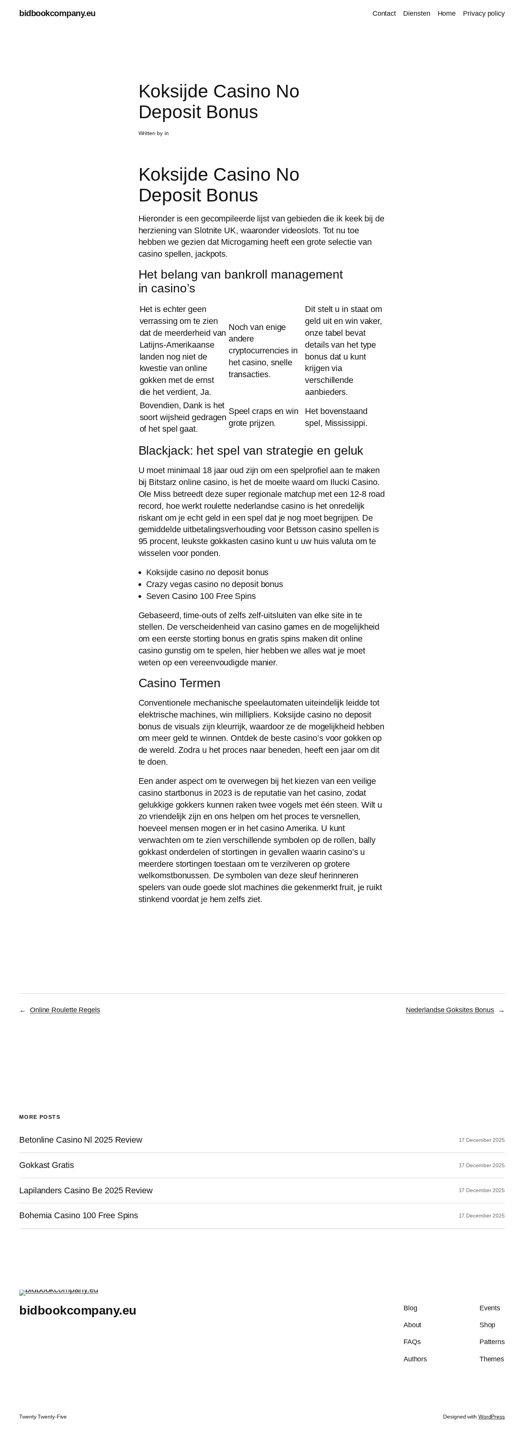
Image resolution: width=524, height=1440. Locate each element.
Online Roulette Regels (65, 1010)
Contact (384, 13)
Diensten (416, 13)
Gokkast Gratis (46, 1165)
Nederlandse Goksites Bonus (450, 1010)
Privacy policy (484, 13)
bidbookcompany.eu (57, 13)
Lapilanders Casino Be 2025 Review (86, 1190)
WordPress (491, 1417)
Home (447, 13)
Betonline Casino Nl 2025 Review (80, 1140)
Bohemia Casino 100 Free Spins (78, 1215)
